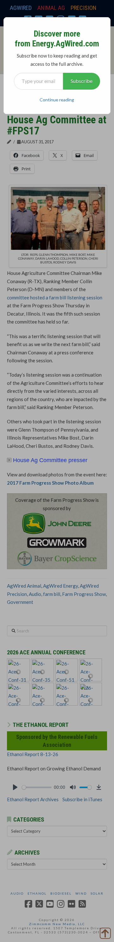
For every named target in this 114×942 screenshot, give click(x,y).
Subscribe (81, 81)
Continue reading (57, 99)
